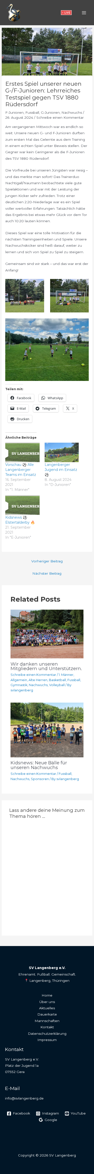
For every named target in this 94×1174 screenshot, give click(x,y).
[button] (66, 12)
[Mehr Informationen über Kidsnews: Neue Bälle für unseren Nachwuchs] (47, 730)
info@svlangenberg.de (24, 1098)
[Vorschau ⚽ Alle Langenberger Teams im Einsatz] (22, 452)
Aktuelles (47, 1008)
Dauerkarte (47, 1014)
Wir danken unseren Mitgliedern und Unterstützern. (46, 666)
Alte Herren (38, 680)
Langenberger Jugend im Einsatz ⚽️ (61, 469)
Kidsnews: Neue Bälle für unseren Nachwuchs (39, 765)
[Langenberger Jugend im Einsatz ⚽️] (62, 452)
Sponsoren (40, 779)
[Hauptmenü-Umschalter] (84, 12)
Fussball (32, 112)
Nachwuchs (71, 112)
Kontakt (47, 1027)
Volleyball (57, 685)
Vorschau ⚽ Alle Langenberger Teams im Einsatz (20, 469)
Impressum (47, 1040)
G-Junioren (50, 112)
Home (47, 995)
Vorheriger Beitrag (47, 561)
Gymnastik (19, 685)
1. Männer (66, 675)
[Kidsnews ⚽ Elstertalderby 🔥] (22, 505)
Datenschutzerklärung (47, 1034)
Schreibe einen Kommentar (60, 117)
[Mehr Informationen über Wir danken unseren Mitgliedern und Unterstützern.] (47, 634)
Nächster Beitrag (46, 573)
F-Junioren (14, 112)
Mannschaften (47, 1021)
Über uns (47, 1002)
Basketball (57, 680)
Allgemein (19, 680)
